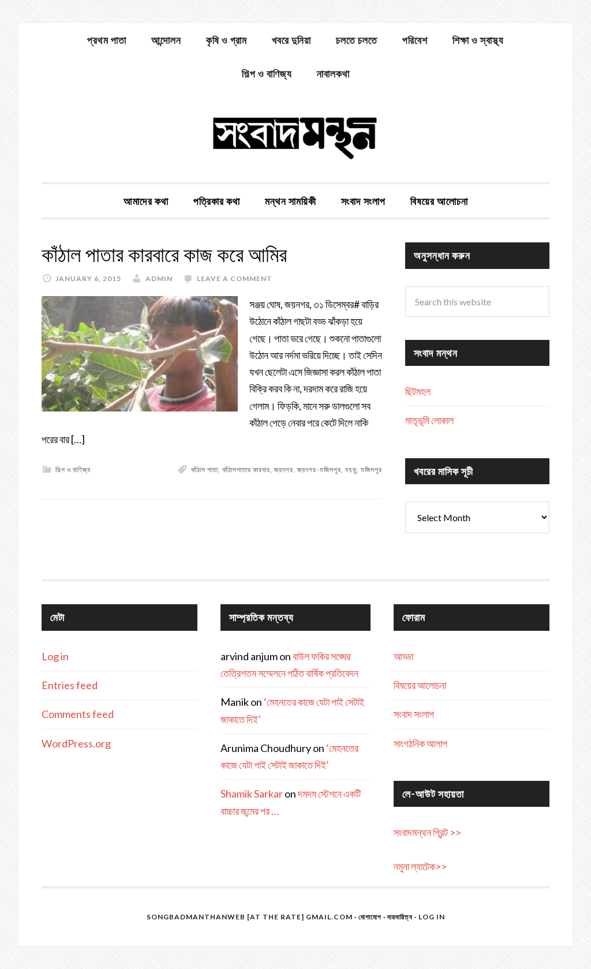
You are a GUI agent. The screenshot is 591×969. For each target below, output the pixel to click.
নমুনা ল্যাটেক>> (420, 866)
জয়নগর (283, 469)
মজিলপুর (371, 469)
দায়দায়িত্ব (400, 916)
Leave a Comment (234, 278)
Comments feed (78, 714)
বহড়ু (351, 469)
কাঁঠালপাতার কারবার (246, 469)
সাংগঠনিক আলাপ (420, 743)
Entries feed (70, 685)
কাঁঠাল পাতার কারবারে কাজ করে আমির (164, 255)
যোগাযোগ (369, 916)
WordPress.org (76, 743)
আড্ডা (403, 656)
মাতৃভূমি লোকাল (429, 420)
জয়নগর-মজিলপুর (319, 469)
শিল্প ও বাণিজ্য (73, 469)
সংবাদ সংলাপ (414, 714)
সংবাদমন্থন (295, 136)
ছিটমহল (418, 391)
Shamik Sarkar (251, 793)
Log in (55, 656)
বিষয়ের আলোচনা (420, 685)
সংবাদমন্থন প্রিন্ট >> (427, 832)
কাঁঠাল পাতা (204, 469)
